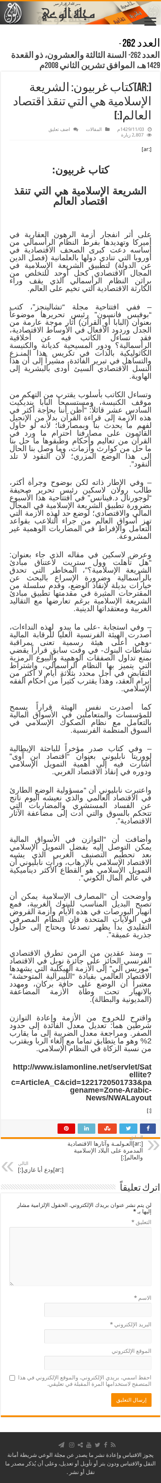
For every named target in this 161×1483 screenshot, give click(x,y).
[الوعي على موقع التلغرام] (61, 1445)
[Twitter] (97, 1445)
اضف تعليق (59, 129)
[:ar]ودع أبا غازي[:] (41, 1167)
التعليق (141, 1222)
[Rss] (113, 1445)
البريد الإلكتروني (131, 1324)
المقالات (94, 129)
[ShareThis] (80, 1445)
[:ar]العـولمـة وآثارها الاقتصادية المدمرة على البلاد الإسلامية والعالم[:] (105, 1148)
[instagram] (71, 1445)
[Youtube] (88, 1445)
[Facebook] (105, 1445)
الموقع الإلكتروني (132, 1351)
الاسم (143, 1298)
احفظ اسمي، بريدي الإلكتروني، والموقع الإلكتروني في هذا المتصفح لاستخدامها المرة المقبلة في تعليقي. (85, 1380)
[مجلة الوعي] (80, 12)
